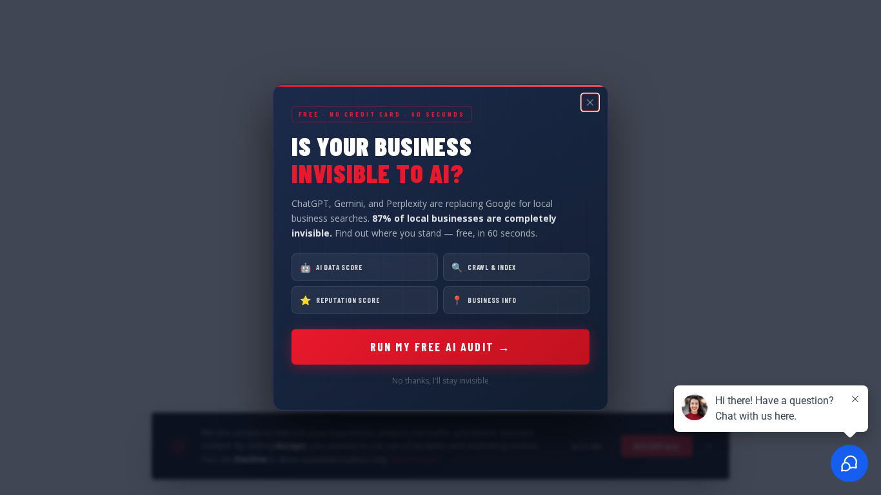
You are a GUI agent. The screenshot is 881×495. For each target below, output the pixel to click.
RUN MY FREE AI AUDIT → (440, 347)
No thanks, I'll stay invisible (440, 380)
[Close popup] (590, 102)
